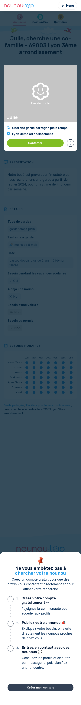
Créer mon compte (40, 687)
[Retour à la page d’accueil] (19, 6)
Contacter (35, 143)
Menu (70, 5)
